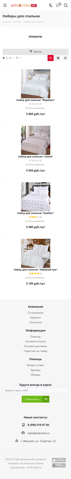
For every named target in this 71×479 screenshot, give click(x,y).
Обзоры (35, 374)
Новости (35, 317)
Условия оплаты (35, 341)
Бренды (35, 370)
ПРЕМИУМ (35, 36)
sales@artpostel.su (38, 433)
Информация (35, 330)
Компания (35, 307)
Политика (35, 322)
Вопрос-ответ (35, 365)
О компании (35, 312)
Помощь (35, 336)
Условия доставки (35, 346)
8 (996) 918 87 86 (38, 425)
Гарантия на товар (35, 351)
